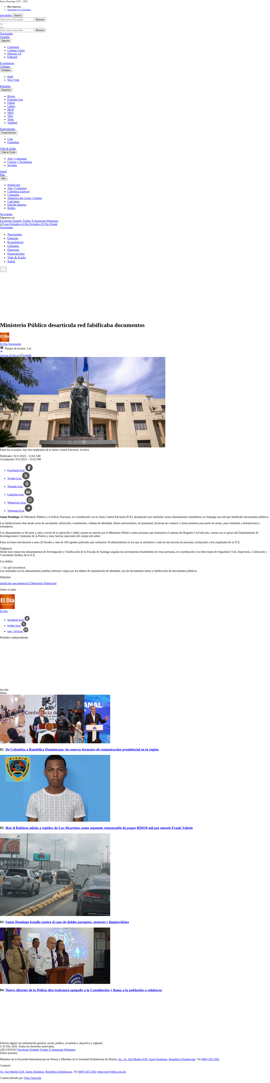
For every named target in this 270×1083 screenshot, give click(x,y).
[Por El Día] (4, 340)
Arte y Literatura (17, 158)
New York (13, 79)
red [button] (54, 583)
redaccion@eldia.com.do (111, 1071)
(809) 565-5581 (210, 1059)
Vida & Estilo (8, 148)
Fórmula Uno (15, 99)
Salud (3, 171)
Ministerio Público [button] (42, 583)
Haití (10, 76)
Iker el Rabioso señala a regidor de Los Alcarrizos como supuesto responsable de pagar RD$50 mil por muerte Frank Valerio (99, 828)
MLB (10, 109)
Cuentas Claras (16, 50)
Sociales (12, 165)
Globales (5, 66)
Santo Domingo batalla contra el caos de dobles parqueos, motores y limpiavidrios (67, 922)
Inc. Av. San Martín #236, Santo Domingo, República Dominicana (156, 1059)
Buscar (40, 19)
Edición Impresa (16, 204)
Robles (11, 208)
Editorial (12, 57)
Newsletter (6, 214)
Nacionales (6, 33)
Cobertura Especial (18, 191)
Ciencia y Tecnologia (19, 162)
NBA (10, 112)
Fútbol (11, 102)
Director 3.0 (14, 53)
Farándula (13, 142)
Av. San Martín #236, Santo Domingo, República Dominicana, (36, 1071)
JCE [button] (28, 583)
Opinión (5, 37)
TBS (10, 116)
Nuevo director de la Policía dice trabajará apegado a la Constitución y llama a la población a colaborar (84, 990)
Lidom (11, 106)
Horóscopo (13, 184)
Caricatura (13, 201)
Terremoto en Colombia (19, 9)
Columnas (13, 47)
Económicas (7, 63)
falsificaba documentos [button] (13, 583)
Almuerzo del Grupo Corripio (24, 198)
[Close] (1, 27)
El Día (4, 344)
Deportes (5, 86)
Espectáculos (7, 128)
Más (2, 174)
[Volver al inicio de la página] (3, 269)
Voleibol (12, 122)
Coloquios (13, 194)
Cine (10, 139)
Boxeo (11, 96)
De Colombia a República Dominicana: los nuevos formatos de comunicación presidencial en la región (82, 749)
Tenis (10, 119)
